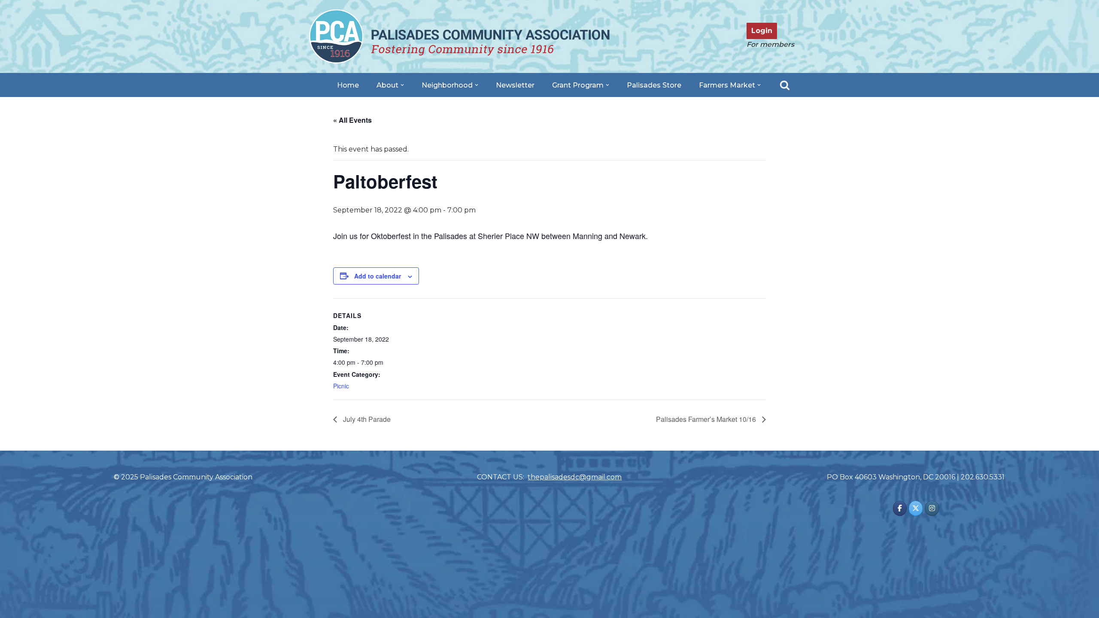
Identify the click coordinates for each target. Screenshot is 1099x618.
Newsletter (515, 85)
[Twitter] (916, 508)
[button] (402, 85)
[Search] (785, 85)
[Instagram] (932, 508)
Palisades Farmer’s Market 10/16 (707, 419)
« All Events (352, 120)
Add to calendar (377, 276)
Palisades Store (654, 85)
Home (348, 85)
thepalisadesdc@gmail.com (575, 477)
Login (761, 31)
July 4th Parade (366, 419)
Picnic (341, 386)
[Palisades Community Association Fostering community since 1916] (459, 36)
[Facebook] (900, 508)
